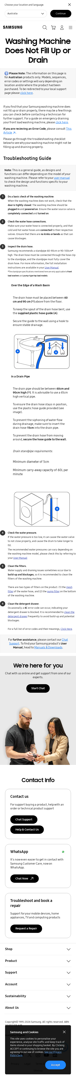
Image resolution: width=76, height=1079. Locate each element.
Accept (55, 1065)
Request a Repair (26, 928)
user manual (62, 178)
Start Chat (38, 688)
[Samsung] (12, 27)
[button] (38, 949)
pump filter (53, 591)
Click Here (66, 629)
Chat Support (23, 819)
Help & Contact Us (27, 829)
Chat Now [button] (21, 878)
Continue (61, 13)
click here (26, 93)
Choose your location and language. (24, 4)
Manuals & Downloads (48, 647)
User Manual (52, 267)
